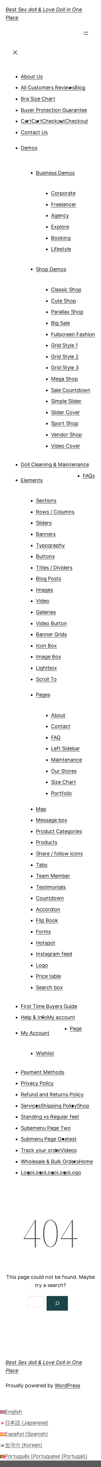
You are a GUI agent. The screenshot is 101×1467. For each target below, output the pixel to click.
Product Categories (59, 831)
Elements (32, 480)
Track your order (41, 1150)
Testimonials (51, 887)
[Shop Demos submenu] (74, 267)
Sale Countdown (70, 390)
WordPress (67, 1385)
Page (76, 1028)
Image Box (48, 657)
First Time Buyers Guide (49, 1006)
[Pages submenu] (58, 692)
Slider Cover (65, 412)
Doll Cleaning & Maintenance (55, 464)
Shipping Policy (59, 1106)
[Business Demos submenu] (82, 171)
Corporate (63, 193)
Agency (60, 215)
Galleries (46, 612)
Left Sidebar (65, 748)
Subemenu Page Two (46, 1128)
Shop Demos (51, 269)
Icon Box (46, 646)
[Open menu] (85, 35)
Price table (48, 976)
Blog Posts (48, 579)
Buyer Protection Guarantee (54, 110)
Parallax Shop (67, 312)
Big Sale (60, 323)
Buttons (45, 556)
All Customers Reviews (48, 87)
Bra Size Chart (38, 99)
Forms (43, 932)
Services (31, 1106)
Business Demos (55, 173)
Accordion (48, 909)
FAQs (89, 476)
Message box (51, 820)
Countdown (50, 898)
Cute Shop (63, 301)
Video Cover (65, 446)
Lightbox (46, 668)
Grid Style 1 (64, 345)
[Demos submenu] (45, 145)
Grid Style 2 (65, 356)
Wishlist (45, 1053)
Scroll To (46, 679)
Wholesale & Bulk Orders (50, 1161)
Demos (29, 148)
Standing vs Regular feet (50, 1117)
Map (41, 809)
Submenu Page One (44, 1139)
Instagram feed (54, 954)
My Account (35, 1033)
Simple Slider (66, 401)
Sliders (44, 523)
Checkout (53, 121)
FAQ (56, 737)
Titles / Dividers (54, 568)
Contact (60, 726)
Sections (46, 500)
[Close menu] (15, 54)
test (72, 1139)
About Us (32, 76)
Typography (50, 545)
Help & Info (34, 1017)
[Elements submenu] (50, 478)
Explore (60, 227)
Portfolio (61, 793)
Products (46, 842)
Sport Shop (64, 423)
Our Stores (64, 771)
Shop (83, 1106)
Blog (80, 87)
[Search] (57, 1303)
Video (42, 601)
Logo (42, 965)
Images (44, 590)
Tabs (41, 865)
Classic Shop (66, 289)
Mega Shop (64, 379)
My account (61, 1017)
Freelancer (63, 204)
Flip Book (47, 920)
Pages (43, 695)
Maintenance (66, 760)
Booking (61, 238)
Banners (46, 534)
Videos (69, 1150)
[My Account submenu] (57, 1031)
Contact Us (34, 132)
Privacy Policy (37, 1083)
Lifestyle (61, 249)
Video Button (51, 623)
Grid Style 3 (65, 367)
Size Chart (63, 782)
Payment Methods (42, 1072)
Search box (49, 987)
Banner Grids (51, 634)
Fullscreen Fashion (73, 334)
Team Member (53, 876)
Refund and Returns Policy (52, 1094)
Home (86, 1161)
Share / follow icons (59, 853)
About (58, 715)
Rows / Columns (55, 512)
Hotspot (45, 943)
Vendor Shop (66, 435)
